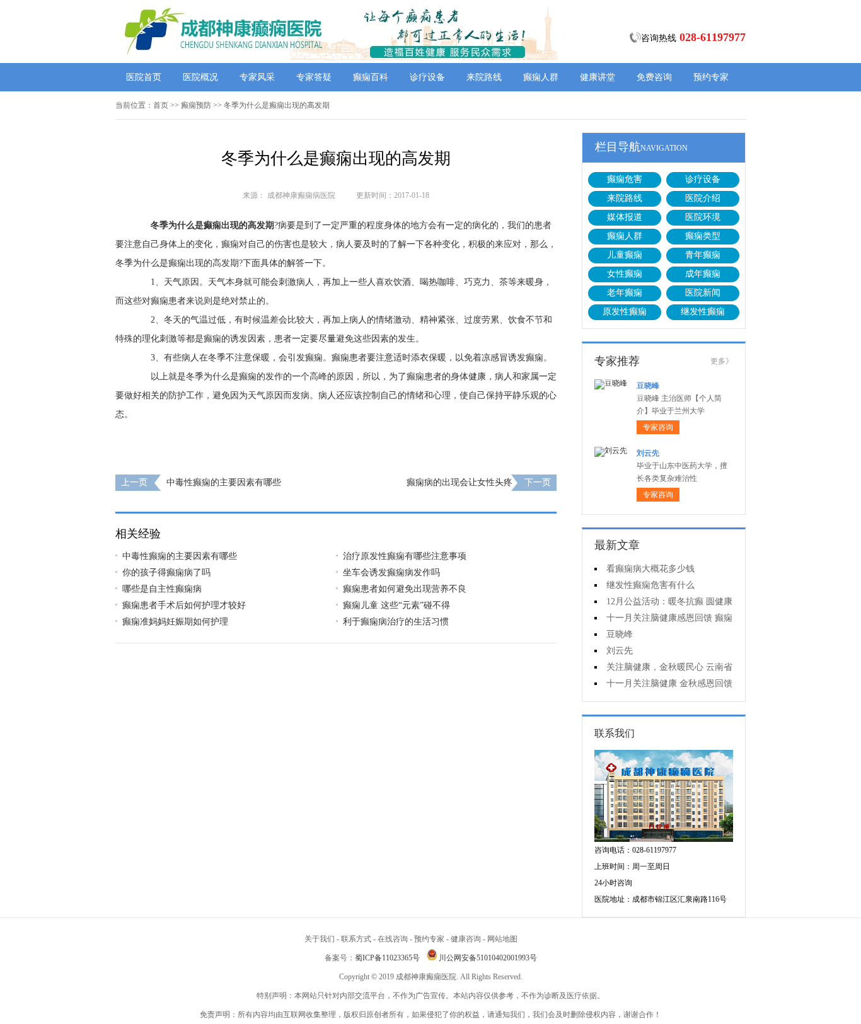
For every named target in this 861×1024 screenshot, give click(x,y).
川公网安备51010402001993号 (488, 957)
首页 (160, 105)
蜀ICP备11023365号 (387, 957)
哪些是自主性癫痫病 (162, 589)
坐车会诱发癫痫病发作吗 (391, 572)
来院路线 (484, 77)
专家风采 (257, 77)
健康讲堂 (597, 77)
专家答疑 (314, 77)
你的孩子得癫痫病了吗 (166, 572)
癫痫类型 (702, 236)
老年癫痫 (624, 292)
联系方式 (356, 939)
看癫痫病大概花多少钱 (650, 568)
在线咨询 (393, 939)
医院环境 (702, 217)
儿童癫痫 (624, 255)
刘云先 (648, 453)
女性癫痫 (624, 274)
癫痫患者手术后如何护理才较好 (184, 605)
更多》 (721, 361)
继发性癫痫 (703, 311)
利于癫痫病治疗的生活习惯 (396, 621)
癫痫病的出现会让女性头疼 (459, 482)
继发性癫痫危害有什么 (650, 585)
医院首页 (143, 77)
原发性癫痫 (625, 311)
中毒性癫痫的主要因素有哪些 (223, 482)
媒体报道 (624, 217)
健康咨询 (466, 939)
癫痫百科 (370, 77)
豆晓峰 (648, 385)
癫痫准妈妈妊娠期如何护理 (175, 621)
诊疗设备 (427, 77)
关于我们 (319, 939)
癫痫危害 (624, 179)
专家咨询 (658, 427)
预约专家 (711, 77)
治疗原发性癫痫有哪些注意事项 (404, 556)
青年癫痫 (702, 255)
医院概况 (200, 77)
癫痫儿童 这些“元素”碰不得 (396, 605)
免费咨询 (654, 77)
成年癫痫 (702, 274)
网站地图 (502, 939)
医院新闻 (702, 292)
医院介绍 (702, 198)
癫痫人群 (540, 77)
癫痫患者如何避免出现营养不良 (404, 589)
